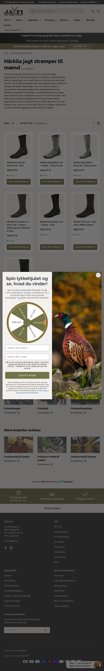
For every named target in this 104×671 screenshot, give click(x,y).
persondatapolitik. (32, 392)
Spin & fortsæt (27, 375)
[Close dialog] (98, 275)
